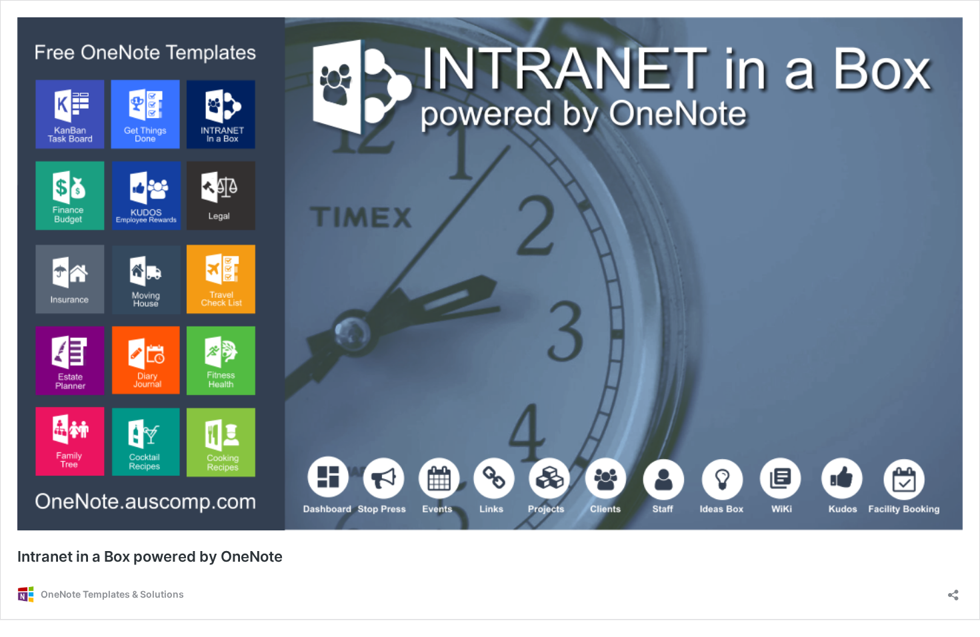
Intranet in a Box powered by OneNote (150, 556)
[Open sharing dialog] (953, 590)
